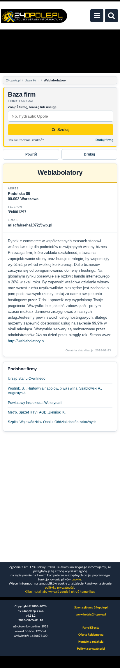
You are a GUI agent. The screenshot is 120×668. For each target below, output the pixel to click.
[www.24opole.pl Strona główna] (34, 19)
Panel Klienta (90, 627)
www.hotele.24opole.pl (91, 614)
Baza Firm (32, 80)
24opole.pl (13, 80)
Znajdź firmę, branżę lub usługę (32, 107)
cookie (76, 579)
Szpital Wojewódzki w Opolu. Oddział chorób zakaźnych (52, 422)
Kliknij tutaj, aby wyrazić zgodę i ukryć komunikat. (60, 591)
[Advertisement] (60, 496)
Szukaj (63, 130)
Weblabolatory (55, 80)
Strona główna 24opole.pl (90, 607)
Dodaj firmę (104, 140)
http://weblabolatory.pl (26, 341)
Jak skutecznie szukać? (26, 140)
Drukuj (89, 154)
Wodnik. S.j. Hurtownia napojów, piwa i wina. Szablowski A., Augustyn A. (55, 390)
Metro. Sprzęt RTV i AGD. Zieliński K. (37, 412)
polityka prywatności (59, 587)
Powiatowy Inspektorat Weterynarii (35, 403)
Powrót (31, 154)
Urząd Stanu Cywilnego (26, 378)
